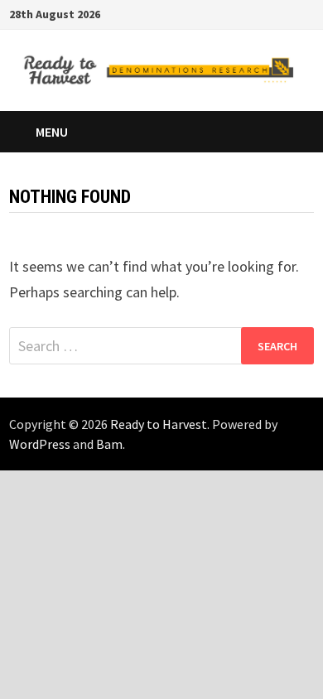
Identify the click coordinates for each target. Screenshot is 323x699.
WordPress (39, 444)
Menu (52, 131)
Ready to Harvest (158, 424)
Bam (109, 444)
